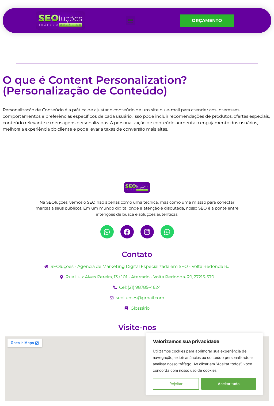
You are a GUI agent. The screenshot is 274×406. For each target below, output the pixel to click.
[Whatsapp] (107, 231)
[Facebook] (127, 231)
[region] (204, 364)
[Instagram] (147, 231)
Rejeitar (175, 383)
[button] (130, 20)
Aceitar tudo (228, 383)
